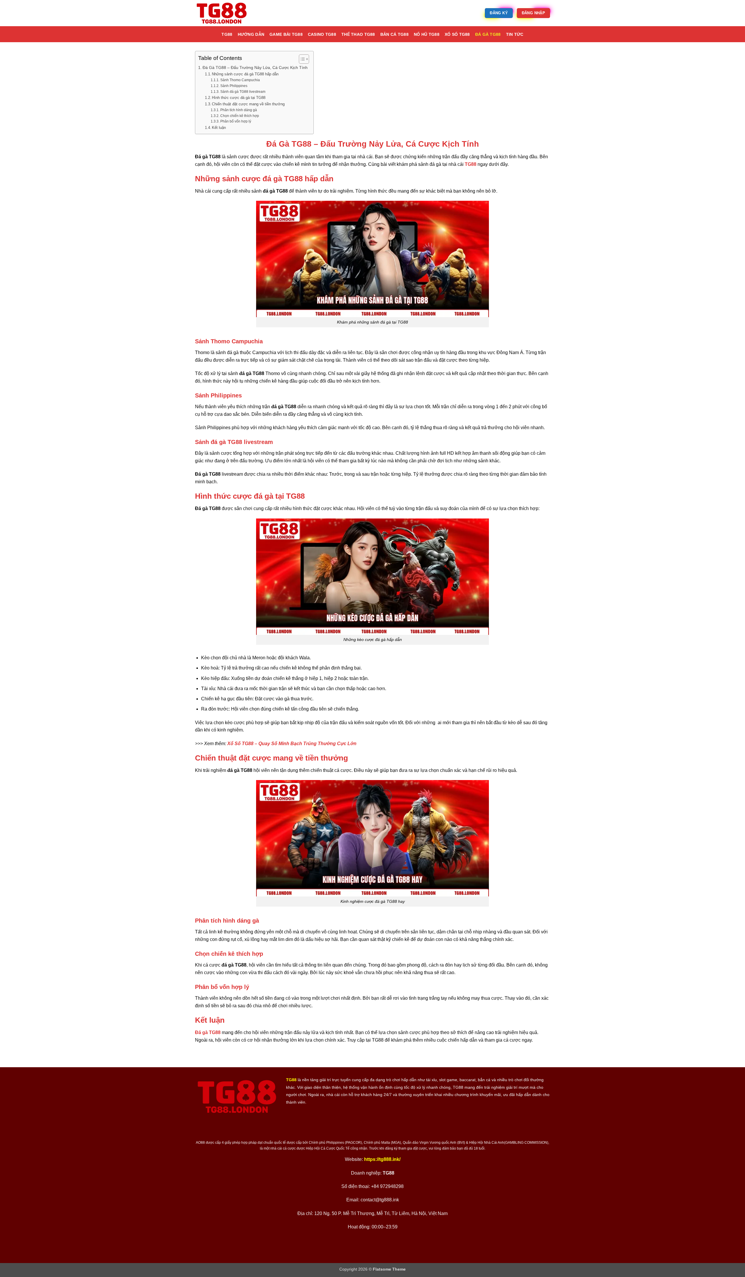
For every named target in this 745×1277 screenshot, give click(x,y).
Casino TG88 (322, 34)
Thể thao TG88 (358, 34)
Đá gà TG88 (488, 34)
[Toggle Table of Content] (301, 59)
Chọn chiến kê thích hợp (239, 116)
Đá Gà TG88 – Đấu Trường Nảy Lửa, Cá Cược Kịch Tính (255, 67)
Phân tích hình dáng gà (238, 110)
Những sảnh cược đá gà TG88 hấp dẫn (245, 74)
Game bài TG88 (286, 34)
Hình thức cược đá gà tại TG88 (238, 97)
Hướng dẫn (251, 34)
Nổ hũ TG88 (426, 34)
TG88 (226, 34)
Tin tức (515, 34)
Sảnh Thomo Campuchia (240, 80)
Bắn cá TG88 (394, 34)
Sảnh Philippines (233, 86)
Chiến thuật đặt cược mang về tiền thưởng (248, 104)
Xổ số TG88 (457, 34)
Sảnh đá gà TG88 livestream (242, 91)
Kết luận (219, 127)
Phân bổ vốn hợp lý (235, 121)
